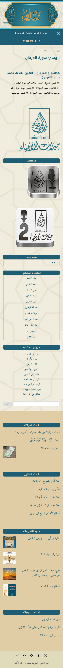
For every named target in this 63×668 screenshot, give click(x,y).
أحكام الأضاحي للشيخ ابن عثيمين (45, 513)
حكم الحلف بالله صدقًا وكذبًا (47, 497)
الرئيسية (57, 51)
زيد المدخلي (30, 295)
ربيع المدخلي (31, 290)
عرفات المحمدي (30, 313)
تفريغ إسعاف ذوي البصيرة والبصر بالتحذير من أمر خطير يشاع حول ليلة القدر (39, 573)
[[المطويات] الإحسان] (9, 453)
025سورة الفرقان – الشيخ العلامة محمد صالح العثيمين (33, 75)
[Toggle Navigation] (5, 24)
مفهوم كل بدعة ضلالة (49, 635)
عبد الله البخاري (30, 307)
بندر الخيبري (31, 278)
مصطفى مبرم (31, 331)
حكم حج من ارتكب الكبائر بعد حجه (45, 505)
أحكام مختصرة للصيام (50, 586)
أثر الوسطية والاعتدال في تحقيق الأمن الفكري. (39, 627)
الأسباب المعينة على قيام (49, 489)
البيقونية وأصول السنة (50, 554)
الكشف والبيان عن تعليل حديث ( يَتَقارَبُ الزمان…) (35, 432)
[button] (59, 648)
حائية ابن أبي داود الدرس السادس (44, 538)
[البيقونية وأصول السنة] (9, 559)
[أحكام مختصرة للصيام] (9, 591)
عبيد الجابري (31, 301)
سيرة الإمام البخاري (51, 619)
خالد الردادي (31, 284)
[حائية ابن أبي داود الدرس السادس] (9, 543)
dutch (55, 262)
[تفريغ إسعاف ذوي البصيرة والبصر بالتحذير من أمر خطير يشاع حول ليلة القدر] (9, 575)
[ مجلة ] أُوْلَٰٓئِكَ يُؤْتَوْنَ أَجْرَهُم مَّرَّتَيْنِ (45, 440)
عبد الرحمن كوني (31, 319)
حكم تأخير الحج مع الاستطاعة (46, 481)
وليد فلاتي (31, 337)
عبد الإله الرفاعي (31, 325)
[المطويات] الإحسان (50, 448)
